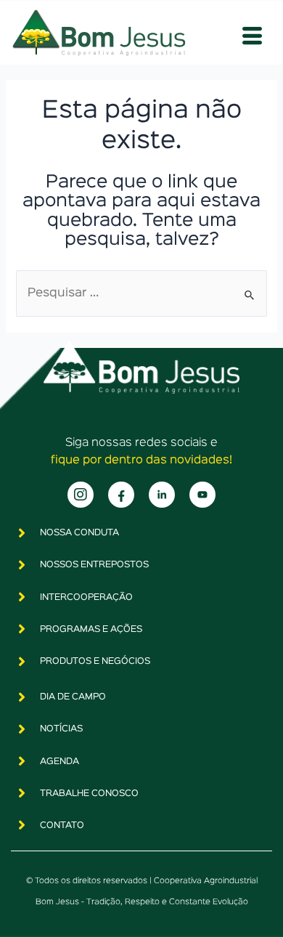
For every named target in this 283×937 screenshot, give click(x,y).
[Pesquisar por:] (141, 293)
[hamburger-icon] (252, 37)
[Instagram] (80, 495)
